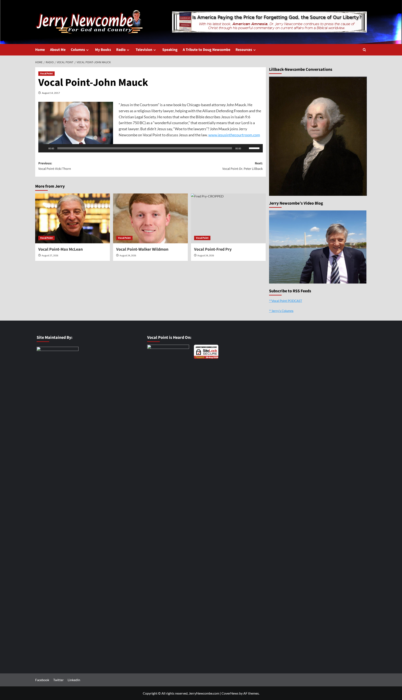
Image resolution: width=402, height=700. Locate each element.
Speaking (170, 49)
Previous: (54, 166)
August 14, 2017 (51, 92)
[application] (150, 148)
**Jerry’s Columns (281, 311)
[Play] (44, 148)
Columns (78, 49)
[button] (364, 49)
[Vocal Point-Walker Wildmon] (150, 218)
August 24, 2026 (128, 255)
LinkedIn (74, 680)
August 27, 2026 (50, 255)
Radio (121, 49)
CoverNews (230, 693)
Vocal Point (46, 73)
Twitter (58, 680)
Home (40, 49)
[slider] (255, 148)
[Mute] (246, 148)
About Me (58, 49)
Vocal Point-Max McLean (60, 249)
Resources (244, 49)
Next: (242, 166)
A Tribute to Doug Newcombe (206, 49)
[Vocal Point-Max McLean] (72, 218)
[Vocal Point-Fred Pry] (228, 218)
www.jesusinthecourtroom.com (234, 135)
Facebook (42, 680)
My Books (103, 49)
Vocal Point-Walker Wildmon (142, 249)
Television (144, 49)
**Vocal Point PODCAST (285, 301)
